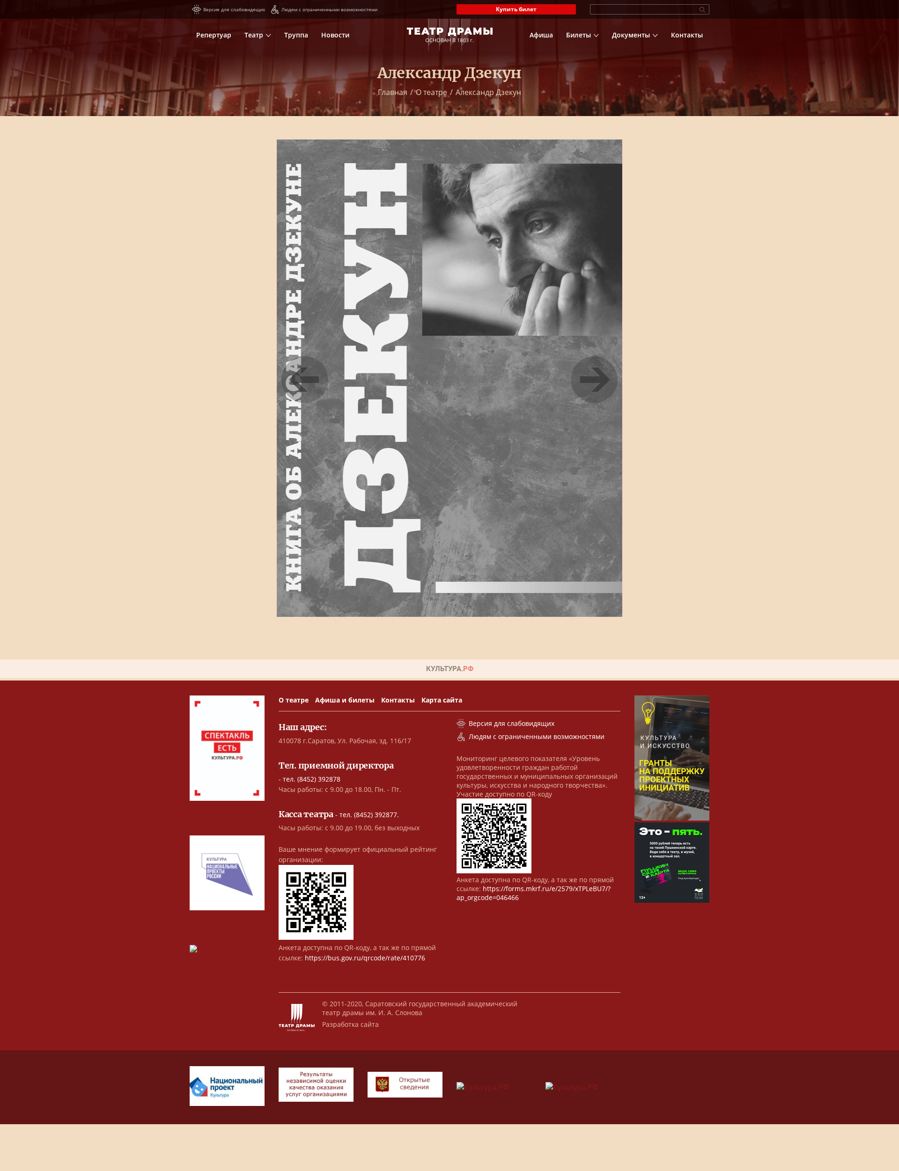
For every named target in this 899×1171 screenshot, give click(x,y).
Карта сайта (441, 699)
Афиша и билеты (345, 699)
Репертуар (213, 34)
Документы (631, 34)
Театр (253, 34)
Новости (335, 34)
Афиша (541, 34)
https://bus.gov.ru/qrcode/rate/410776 (365, 957)
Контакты (687, 34)
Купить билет (516, 9)
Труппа (296, 34)
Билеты (578, 34)
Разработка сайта (350, 1024)
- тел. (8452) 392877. (339, 814)
